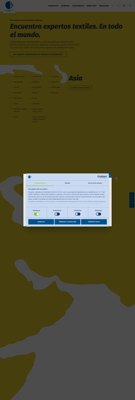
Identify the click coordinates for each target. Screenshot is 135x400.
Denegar (41, 222)
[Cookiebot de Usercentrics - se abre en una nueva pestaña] (99, 177)
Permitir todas (94, 222)
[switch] (57, 214)
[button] (110, 176)
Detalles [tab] (67, 183)
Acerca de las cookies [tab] (95, 183)
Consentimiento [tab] (40, 183)
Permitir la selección (67, 222)
